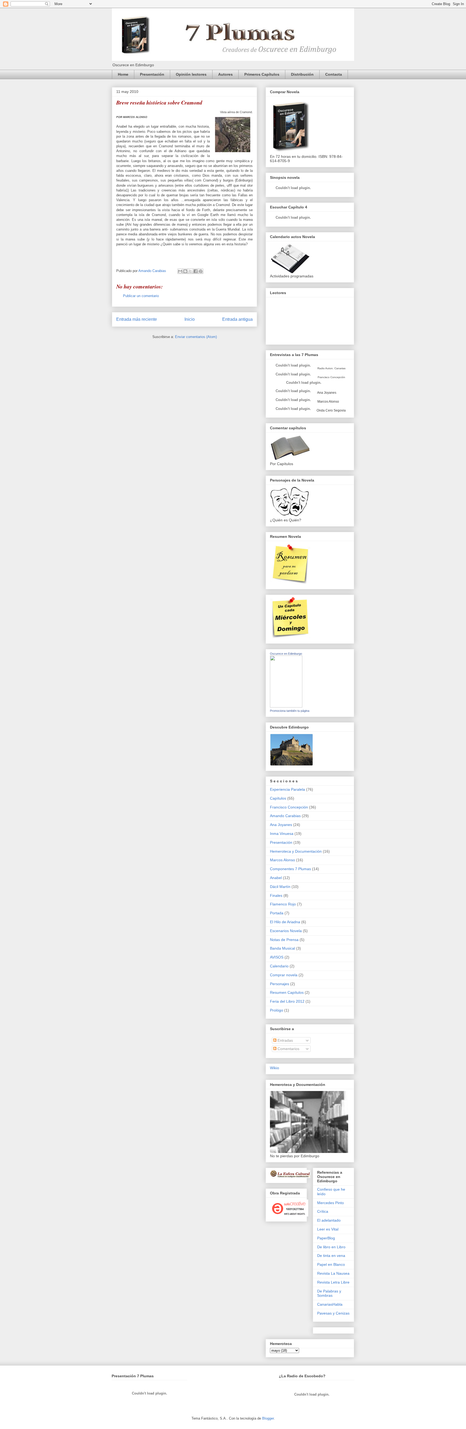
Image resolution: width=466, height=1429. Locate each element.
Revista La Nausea (333, 1273)
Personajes (279, 984)
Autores (225, 74)
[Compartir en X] (190, 271)
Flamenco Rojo (283, 904)
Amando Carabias (285, 816)
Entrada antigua (237, 319)
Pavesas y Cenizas (333, 1313)
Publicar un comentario (141, 296)
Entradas (284, 1040)
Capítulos (278, 798)
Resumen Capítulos (287, 992)
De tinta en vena (331, 1255)
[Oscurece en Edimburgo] (286, 706)
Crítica (322, 1211)
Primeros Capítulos (261, 74)
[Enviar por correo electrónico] (180, 271)
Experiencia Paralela (287, 789)
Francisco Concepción (289, 807)
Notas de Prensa (284, 939)
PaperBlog (326, 1238)
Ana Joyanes (326, 393)
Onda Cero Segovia (331, 410)
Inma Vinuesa (281, 833)
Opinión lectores (191, 74)
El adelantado (329, 1220)
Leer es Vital (327, 1229)
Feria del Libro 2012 (287, 1001)
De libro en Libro (331, 1247)
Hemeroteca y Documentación (296, 851)
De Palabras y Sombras (329, 1293)
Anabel (276, 878)
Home (123, 74)
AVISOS (276, 957)
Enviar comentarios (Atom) (196, 337)
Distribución (302, 74)
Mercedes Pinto (330, 1203)
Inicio (189, 319)
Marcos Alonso (328, 401)
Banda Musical (282, 948)
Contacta (333, 74)
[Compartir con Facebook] (195, 271)
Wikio (274, 1068)
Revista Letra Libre (333, 1282)
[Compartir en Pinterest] (200, 271)
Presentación (152, 74)
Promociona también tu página (289, 710)
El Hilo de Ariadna (285, 922)
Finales (276, 895)
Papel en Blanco (331, 1264)
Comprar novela (283, 975)
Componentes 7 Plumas (290, 869)
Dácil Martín (280, 886)
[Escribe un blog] (185, 271)
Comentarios (287, 1049)
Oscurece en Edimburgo (286, 653)
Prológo (276, 1010)
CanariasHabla (329, 1304)
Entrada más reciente (136, 319)
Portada (276, 913)
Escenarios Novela (286, 931)
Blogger (268, 1418)
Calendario (279, 966)
